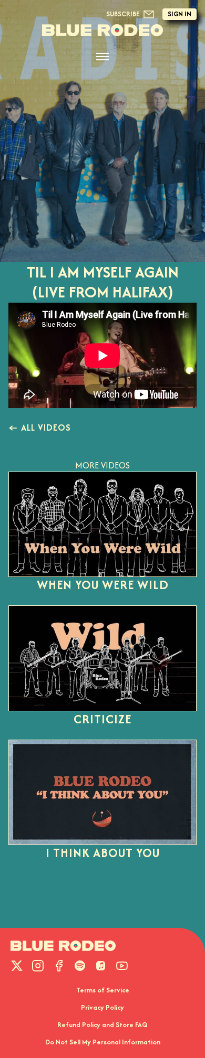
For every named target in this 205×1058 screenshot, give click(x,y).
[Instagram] (38, 965)
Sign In (179, 14)
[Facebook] (59, 965)
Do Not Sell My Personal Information (102, 1042)
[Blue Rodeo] (102, 30)
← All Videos (39, 427)
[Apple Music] (101, 965)
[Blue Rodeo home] (63, 946)
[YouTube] (122, 965)
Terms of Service (102, 990)
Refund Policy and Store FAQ (102, 1025)
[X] (17, 965)
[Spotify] (80, 965)
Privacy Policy (102, 1007)
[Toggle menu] (102, 57)
